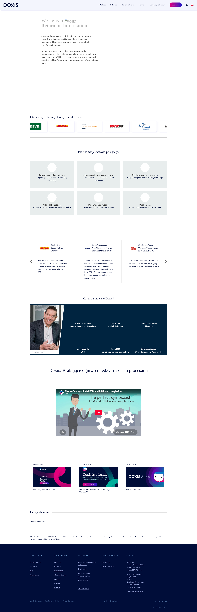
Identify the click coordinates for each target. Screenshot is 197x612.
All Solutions (83, 589)
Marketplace (34, 575)
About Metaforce (60, 575)
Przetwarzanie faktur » (98, 205)
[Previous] (32, 262)
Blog (31, 571)
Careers (57, 583)
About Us (57, 562)
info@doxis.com (137, 592)
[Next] (165, 262)
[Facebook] (156, 601)
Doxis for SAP (83, 580)
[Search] (186, 5)
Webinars (33, 566)
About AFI (57, 579)
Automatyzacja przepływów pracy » (99, 175)
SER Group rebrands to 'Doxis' (44, 490)
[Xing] (163, 601)
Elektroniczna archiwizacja (144, 175)
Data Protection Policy (52, 601)
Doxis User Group (108, 566)
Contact (57, 588)
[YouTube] (166, 601)
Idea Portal (106, 562)
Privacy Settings (68, 601)
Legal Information (35, 601)
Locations (57, 566)
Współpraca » (145, 205)
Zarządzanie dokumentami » (52, 175)
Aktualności (38, 464)
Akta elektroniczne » (52, 205)
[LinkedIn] (160, 601)
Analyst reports (35, 562)
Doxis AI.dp (82, 569)
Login (105, 601)
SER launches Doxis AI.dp (135, 490)
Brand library (114, 601)
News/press (58, 571)
